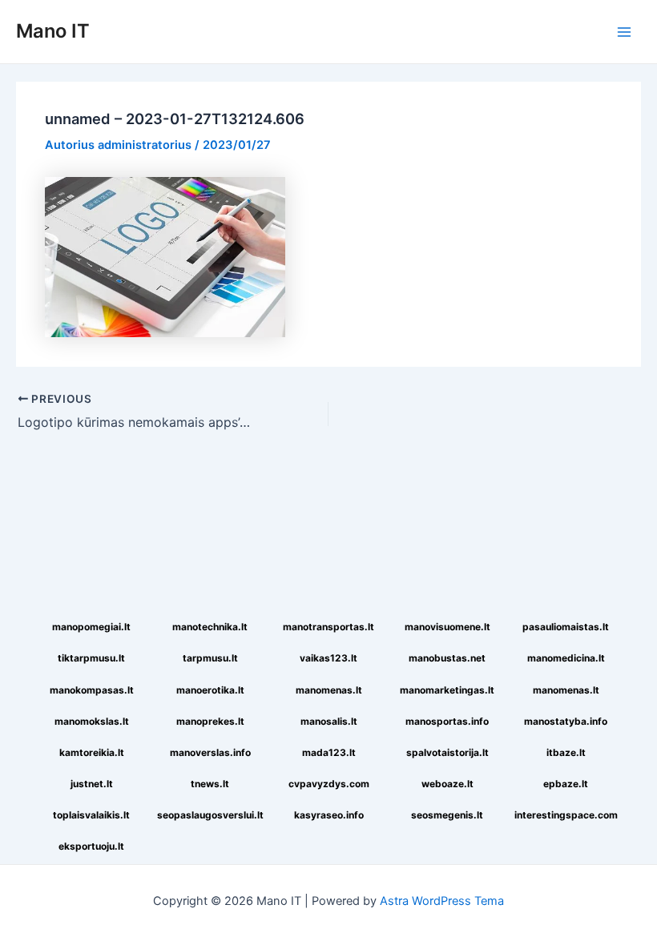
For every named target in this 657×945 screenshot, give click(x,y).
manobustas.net (447, 658)
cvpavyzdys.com (328, 784)
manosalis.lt (328, 721)
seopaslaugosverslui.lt (210, 815)
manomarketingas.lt (447, 690)
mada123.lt (329, 752)
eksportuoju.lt (91, 846)
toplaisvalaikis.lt (91, 815)
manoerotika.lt (210, 690)
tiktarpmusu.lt (91, 658)
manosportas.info (447, 721)
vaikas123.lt (328, 658)
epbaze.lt (565, 784)
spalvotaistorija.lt (447, 752)
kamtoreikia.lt (91, 752)
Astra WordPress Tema (442, 901)
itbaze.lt (566, 752)
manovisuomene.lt (447, 627)
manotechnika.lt (210, 627)
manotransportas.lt (328, 627)
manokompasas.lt (92, 690)
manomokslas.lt (91, 721)
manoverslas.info (210, 752)
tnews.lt (210, 784)
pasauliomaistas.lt (565, 627)
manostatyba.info (565, 721)
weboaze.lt (447, 784)
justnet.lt (92, 784)
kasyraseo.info (329, 815)
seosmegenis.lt (447, 815)
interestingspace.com (566, 815)
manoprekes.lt (210, 721)
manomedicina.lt (566, 658)
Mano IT (53, 30)
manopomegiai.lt (91, 627)
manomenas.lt (329, 690)
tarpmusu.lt (210, 658)
